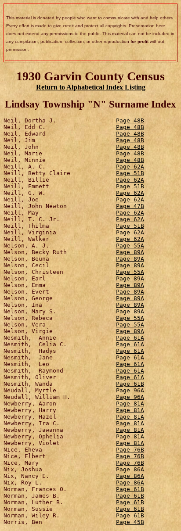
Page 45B (130, 522)
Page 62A (130, 166)
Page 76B (130, 449)
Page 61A (130, 337)
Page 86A (130, 469)
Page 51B (130, 173)
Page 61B (130, 383)
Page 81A (130, 403)
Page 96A (130, 390)
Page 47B (130, 206)
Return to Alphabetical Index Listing (90, 87)
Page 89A (130, 252)
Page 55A (130, 245)
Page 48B (130, 120)
